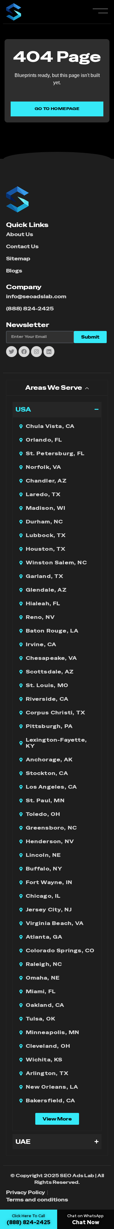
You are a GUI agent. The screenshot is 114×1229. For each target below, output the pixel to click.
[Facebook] (24, 351)
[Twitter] (11, 351)
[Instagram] (36, 351)
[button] (57, 1119)
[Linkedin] (48, 351)
